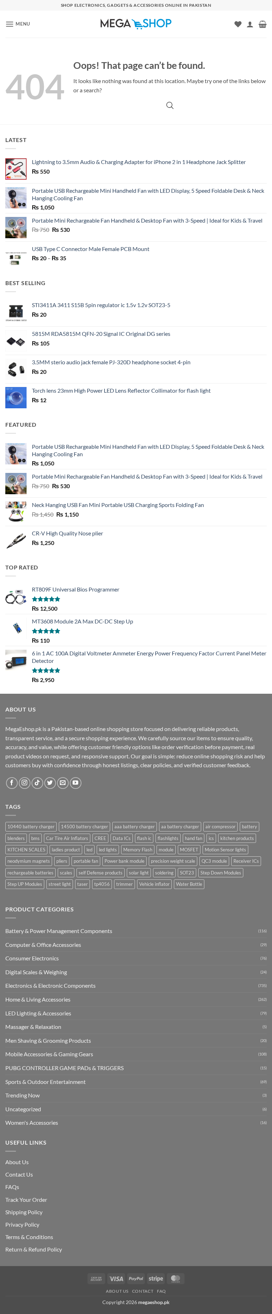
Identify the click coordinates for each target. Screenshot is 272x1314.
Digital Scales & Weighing (36, 972)
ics (211, 838)
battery (249, 826)
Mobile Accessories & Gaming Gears (49, 1054)
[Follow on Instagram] (24, 783)
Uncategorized (23, 1109)
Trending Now (22, 1095)
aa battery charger (180, 826)
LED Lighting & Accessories (38, 1013)
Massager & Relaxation (33, 1026)
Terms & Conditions (29, 1236)
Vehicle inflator (154, 884)
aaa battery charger (134, 826)
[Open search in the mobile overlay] (170, 105)
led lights (108, 849)
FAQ (161, 1291)
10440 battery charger (31, 826)
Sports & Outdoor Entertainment (45, 1081)
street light (60, 884)
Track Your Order (26, 1199)
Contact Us (19, 1174)
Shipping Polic (22, 1212)
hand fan (193, 838)
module (166, 849)
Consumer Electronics (32, 958)
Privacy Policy (22, 1224)
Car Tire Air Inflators (67, 838)
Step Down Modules (220, 873)
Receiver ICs (246, 861)
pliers (61, 861)
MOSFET (189, 849)
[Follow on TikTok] (37, 783)
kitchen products (237, 838)
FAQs (12, 1186)
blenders (16, 838)
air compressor (220, 826)
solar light (139, 873)
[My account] (250, 24)
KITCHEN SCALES (26, 849)
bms (35, 838)
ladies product (66, 849)
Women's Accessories (31, 1122)
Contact (142, 1291)
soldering (164, 873)
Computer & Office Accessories (43, 944)
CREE (100, 838)
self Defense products (101, 873)
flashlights (168, 838)
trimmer (124, 884)
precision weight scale (173, 861)
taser (82, 884)
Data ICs (122, 838)
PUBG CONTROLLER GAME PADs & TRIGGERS (64, 1067)
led (89, 849)
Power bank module (124, 861)
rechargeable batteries (30, 873)
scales (66, 873)
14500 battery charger (84, 826)
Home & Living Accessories (37, 999)
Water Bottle (189, 884)
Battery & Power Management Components (58, 930)
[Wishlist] (238, 24)
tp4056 (102, 884)
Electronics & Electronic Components (50, 985)
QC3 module (214, 861)
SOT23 (187, 873)
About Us (17, 1161)
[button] (17, 24)
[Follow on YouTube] (75, 783)
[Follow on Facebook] (12, 783)
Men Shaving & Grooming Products (48, 1040)
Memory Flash (137, 849)
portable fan (86, 861)
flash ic (144, 838)
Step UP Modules (24, 884)
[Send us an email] (63, 783)
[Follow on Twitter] (50, 783)
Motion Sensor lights (225, 849)
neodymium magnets (28, 861)
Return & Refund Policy (33, 1249)
